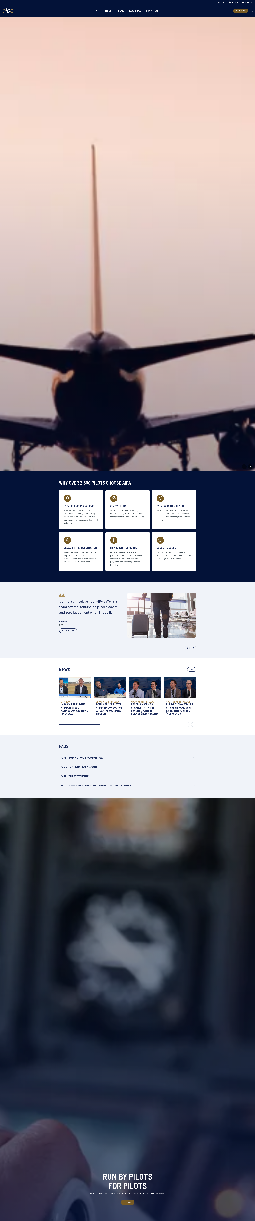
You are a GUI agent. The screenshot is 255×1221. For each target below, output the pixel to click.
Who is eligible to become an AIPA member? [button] (79, 767)
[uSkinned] (8, 11)
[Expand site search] (251, 10)
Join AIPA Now (240, 11)
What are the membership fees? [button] (75, 776)
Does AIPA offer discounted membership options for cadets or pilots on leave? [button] (96, 785)
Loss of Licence (135, 11)
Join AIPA (127, 1202)
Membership (108, 11)
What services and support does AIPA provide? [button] (82, 757)
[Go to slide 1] (79, 724)
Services (120, 11)
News (148, 11)
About (96, 11)
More (191, 669)
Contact (158, 11)
